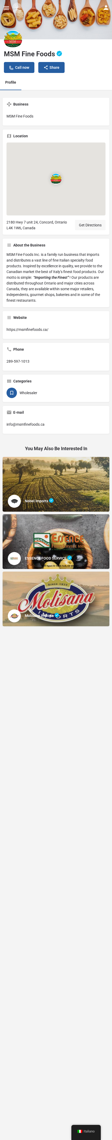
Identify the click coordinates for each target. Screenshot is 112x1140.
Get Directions (90, 225)
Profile (10, 82)
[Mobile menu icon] (6, 8)
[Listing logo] (13, 39)
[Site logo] (18, 8)
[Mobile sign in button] (106, 7)
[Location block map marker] (56, 179)
